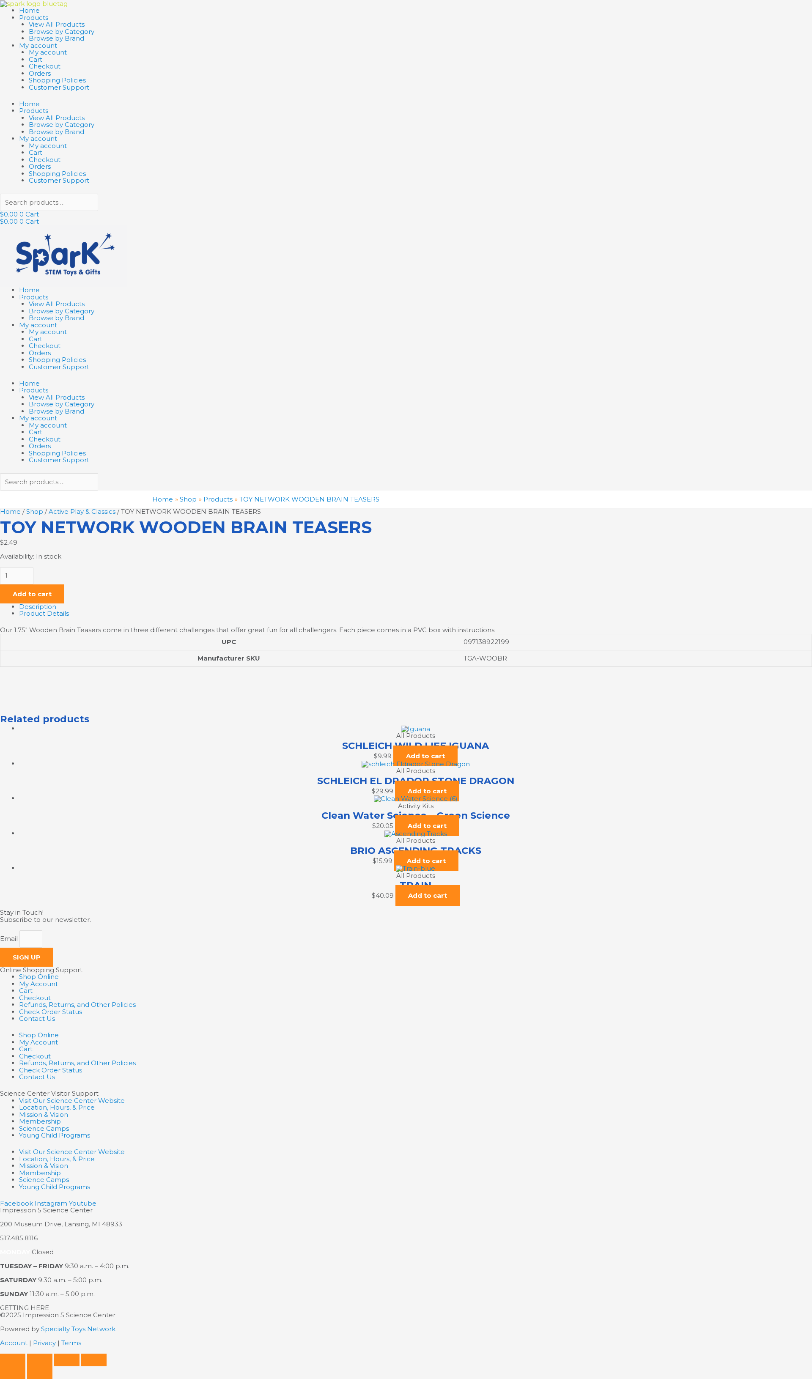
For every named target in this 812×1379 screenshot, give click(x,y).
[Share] (67, 1360)
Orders (40, 73)
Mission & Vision (43, 1114)
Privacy (44, 1343)
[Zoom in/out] (12, 1360)
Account (13, 1343)
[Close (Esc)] (94, 1360)
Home (29, 10)
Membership (40, 1121)
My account (38, 45)
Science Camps (44, 1128)
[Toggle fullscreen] (39, 1360)
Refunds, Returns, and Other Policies (77, 1005)
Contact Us (37, 1018)
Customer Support (59, 87)
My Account (38, 984)
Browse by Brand (56, 38)
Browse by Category (61, 31)
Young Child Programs (54, 1135)
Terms (71, 1343)
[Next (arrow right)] (39, 1372)
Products (33, 18)
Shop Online (39, 977)
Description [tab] (37, 607)
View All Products (57, 24)
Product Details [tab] (44, 613)
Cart (35, 59)
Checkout (44, 66)
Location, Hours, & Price (57, 1107)
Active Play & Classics (82, 511)
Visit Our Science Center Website (72, 1101)
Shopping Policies (57, 80)
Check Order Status (50, 1012)
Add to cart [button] (425, 756)
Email (9, 939)
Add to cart (32, 594)
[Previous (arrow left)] (12, 1372)
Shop (34, 511)
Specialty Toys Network (78, 1329)
